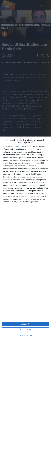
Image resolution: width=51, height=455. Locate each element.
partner (16, 146)
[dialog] (25, 296)
